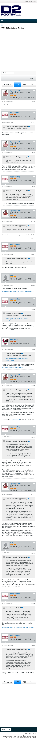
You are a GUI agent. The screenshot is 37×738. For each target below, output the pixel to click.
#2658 (33, 153)
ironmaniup (14, 339)
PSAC (17, 25)
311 (24, 84)
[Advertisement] (18, 48)
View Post (29, 126)
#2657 (33, 122)
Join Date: (13, 98)
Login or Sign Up (30, 1)
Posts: (26, 98)
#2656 (33, 102)
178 (17, 84)
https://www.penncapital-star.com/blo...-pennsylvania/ (18, 291)
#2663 (33, 309)
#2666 (33, 437)
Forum (6, 25)
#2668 (33, 553)
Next (32, 84)
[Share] (34, 97)
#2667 (33, 494)
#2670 (33, 645)
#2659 (33, 187)
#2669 (33, 604)
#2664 (33, 349)
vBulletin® (26, 735)
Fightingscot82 (15, 91)
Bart (11, 275)
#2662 (33, 285)
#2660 (33, 221)
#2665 (33, 386)
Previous (8, 84)
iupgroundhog (15, 112)
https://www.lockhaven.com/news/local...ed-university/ (18, 627)
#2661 (33, 254)
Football (12, 25)
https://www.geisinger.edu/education (12, 367)
